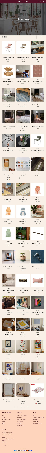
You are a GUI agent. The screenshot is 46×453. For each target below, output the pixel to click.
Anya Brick (37, 199)
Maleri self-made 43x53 (23, 312)
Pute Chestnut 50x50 (8, 312)
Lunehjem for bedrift (21, 419)
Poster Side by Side (8, 334)
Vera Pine (37, 174)
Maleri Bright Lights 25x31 (38, 312)
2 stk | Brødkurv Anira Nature (8, 82)
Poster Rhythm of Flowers (23, 356)
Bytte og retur (36, 421)
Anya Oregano (8, 243)
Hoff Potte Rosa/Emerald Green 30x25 (23, 267)
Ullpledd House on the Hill (23, 81)
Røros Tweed (23, 79)
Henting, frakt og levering (22, 415)
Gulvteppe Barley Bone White (23, 127)
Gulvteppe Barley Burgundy (37, 126)
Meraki (8, 148)
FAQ (34, 415)
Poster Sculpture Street (37, 356)
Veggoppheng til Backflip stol (8, 174)
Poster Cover (23, 378)
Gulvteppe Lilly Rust (37, 81)
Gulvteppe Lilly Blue (23, 104)
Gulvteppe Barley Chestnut (8, 126)
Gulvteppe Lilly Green (8, 104)
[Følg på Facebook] (2, 445)
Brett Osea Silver (23, 150)
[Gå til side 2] (31, 407)
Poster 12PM (37, 334)
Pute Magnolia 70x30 (38, 290)
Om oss (3, 417)
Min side (3, 415)
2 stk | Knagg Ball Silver (37, 266)
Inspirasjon (4, 421)
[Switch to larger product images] (2, 36)
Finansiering (19, 417)
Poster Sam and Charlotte (8, 356)
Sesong (3, 423)
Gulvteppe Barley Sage (37, 104)
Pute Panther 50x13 (23, 290)
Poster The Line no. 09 (8, 399)
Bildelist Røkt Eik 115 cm (37, 243)
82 (28, 407)
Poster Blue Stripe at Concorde (23, 400)
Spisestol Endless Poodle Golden (37, 58)
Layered (38, 79)
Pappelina (8, 197)
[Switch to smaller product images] (4, 36)
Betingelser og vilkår (37, 423)
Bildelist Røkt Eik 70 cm (8, 266)
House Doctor (23, 148)
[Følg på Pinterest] (8, 445)
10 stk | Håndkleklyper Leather (8, 151)
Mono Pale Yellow (8, 199)
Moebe (37, 241)
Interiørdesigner (20, 425)
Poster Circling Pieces (8, 378)
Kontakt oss (35, 419)
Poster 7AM (23, 334)
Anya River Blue (23, 221)
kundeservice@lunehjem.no (8, 438)
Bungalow (8, 79)
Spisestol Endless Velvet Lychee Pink (8, 58)
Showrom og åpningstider (38, 417)
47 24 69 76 (4, 442)
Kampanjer (19, 423)
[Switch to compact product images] (6, 36)
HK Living (37, 148)
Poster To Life (37, 378)
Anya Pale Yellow (23, 199)
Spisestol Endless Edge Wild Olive (37, 151)
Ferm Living (8, 288)
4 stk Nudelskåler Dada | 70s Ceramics (23, 244)
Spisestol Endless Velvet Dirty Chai (23, 58)
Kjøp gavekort (20, 421)
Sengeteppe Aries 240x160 (8, 290)
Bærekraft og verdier (6, 419)
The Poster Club (8, 332)
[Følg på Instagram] (5, 445)
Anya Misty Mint (37, 221)
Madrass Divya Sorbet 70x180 (38, 400)
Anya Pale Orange (8, 221)
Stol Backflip (23, 174)
